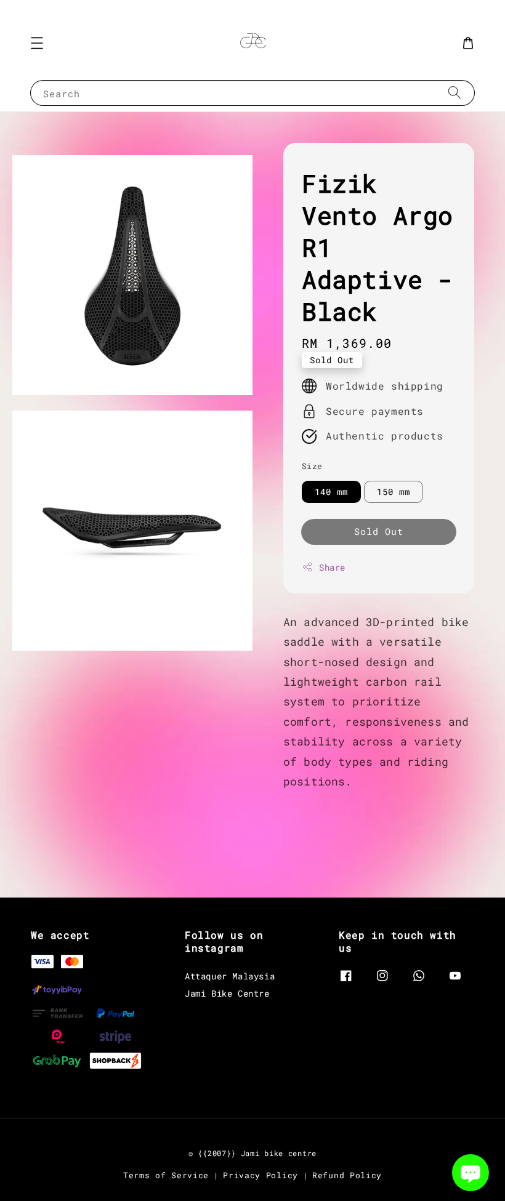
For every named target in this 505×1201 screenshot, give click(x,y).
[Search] (454, 93)
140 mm (331, 491)
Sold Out (378, 531)
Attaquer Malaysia (230, 976)
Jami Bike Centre (227, 993)
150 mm (393, 491)
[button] (36, 43)
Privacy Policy (260, 1175)
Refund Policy (347, 1175)
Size (312, 466)
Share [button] (332, 567)
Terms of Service (166, 1175)
